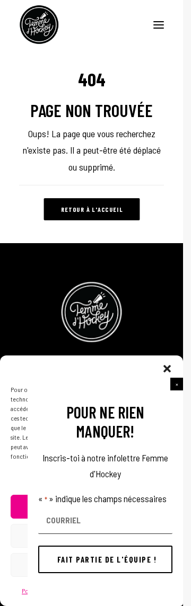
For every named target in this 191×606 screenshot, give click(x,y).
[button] (176, 384)
